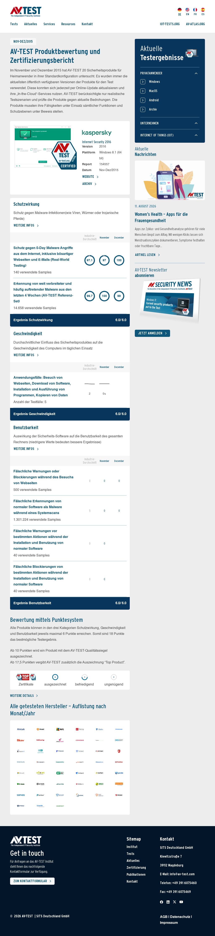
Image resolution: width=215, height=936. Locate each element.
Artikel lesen (145, 255)
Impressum (169, 923)
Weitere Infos (24, 225)
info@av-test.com (182, 874)
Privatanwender (151, 73)
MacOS (153, 91)
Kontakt (87, 24)
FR (195, 14)
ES (203, 14)
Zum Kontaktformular (30, 881)
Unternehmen (149, 123)
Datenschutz (180, 917)
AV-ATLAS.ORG (195, 24)
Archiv (87, 184)
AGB (164, 917)
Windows (154, 82)
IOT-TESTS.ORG (170, 24)
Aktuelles (30, 24)
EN (187, 14)
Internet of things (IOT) (156, 135)
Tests (14, 24)
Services (49, 24)
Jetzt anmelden (150, 333)
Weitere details (22, 696)
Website (88, 177)
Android (154, 100)
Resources (68, 24)
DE (179, 14)
